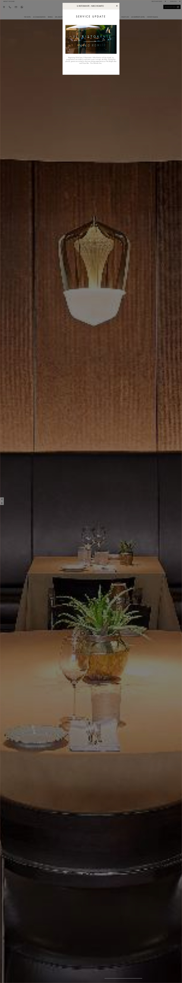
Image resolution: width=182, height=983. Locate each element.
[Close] (117, 5)
